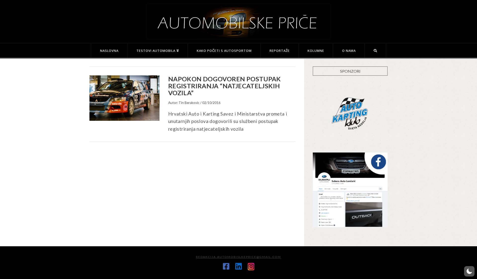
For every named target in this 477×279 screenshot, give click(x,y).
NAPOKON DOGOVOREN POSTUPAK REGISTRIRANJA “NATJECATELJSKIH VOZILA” (224, 85)
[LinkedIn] (238, 266)
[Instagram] (251, 266)
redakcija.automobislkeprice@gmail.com (238, 257)
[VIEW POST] (124, 98)
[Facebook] (226, 266)
